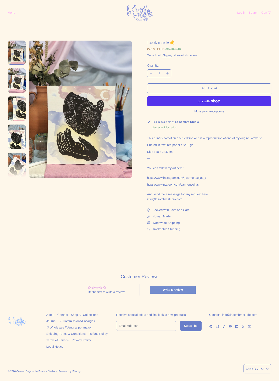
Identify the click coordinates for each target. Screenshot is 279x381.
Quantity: (153, 65)
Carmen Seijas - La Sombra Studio (35, 371)
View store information (164, 127)
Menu (11, 12)
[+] (167, 73)
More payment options (209, 111)
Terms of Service (57, 340)
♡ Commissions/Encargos (77, 321)
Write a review (173, 289)
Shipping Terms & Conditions (66, 333)
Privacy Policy (81, 340)
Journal (51, 321)
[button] (17, 53)
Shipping (167, 55)
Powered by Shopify (69, 371)
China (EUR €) (255, 368)
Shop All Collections (84, 314)
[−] (151, 73)
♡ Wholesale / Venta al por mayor (69, 327)
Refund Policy (98, 333)
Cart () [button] (266, 12)
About (50, 314)
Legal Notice (54, 346)
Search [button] (253, 12)
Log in (241, 12)
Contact (62, 314)
